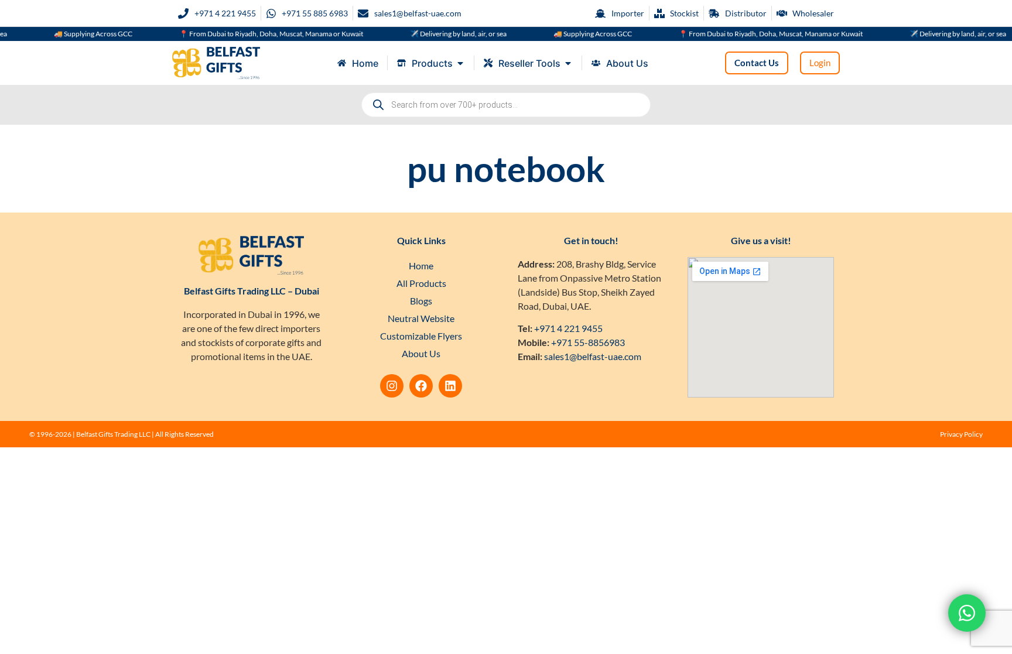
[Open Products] (460, 63)
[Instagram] (392, 386)
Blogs (421, 300)
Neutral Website (421, 318)
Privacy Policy (961, 434)
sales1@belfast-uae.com (592, 356)
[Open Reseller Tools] (568, 63)
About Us (421, 353)
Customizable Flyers (421, 335)
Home (421, 265)
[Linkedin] (450, 386)
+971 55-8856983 (588, 342)
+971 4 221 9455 (568, 328)
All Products (421, 283)
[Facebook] (421, 386)
